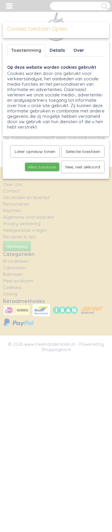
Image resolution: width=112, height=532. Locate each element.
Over (78, 50)
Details (57, 50)
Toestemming (26, 50)
